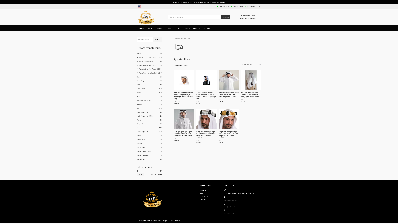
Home (141, 28)
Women (159, 28)
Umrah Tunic (141, 147)
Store (181, 38)
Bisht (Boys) (141, 81)
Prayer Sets (141, 124)
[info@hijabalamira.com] (225, 204)
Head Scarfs (141, 88)
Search (226, 17)
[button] (150, 28)
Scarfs (139, 128)
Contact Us (207, 28)
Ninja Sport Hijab (143, 112)
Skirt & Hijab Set (142, 132)
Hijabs (149, 28)
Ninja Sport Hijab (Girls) (145, 116)
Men (169, 28)
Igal (138, 96)
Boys (178, 28)
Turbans (139, 143)
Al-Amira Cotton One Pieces (146, 65)
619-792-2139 (229, 213)
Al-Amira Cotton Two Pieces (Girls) (149, 69)
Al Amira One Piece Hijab (145, 61)
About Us (196, 28)
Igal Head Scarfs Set (144, 100)
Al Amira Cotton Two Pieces (146, 57)
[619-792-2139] (225, 210)
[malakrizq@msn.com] (225, 197)
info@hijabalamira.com (231, 207)
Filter (140, 174)
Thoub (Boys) (141, 139)
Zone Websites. (176, 221)
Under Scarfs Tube (143, 155)
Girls (186, 28)
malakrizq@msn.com (230, 200)
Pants (139, 120)
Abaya (139, 53)
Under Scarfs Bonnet (144, 151)
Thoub (139, 135)
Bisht (138, 77)
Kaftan (139, 104)
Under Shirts (141, 159)
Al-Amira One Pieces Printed (147, 73)
